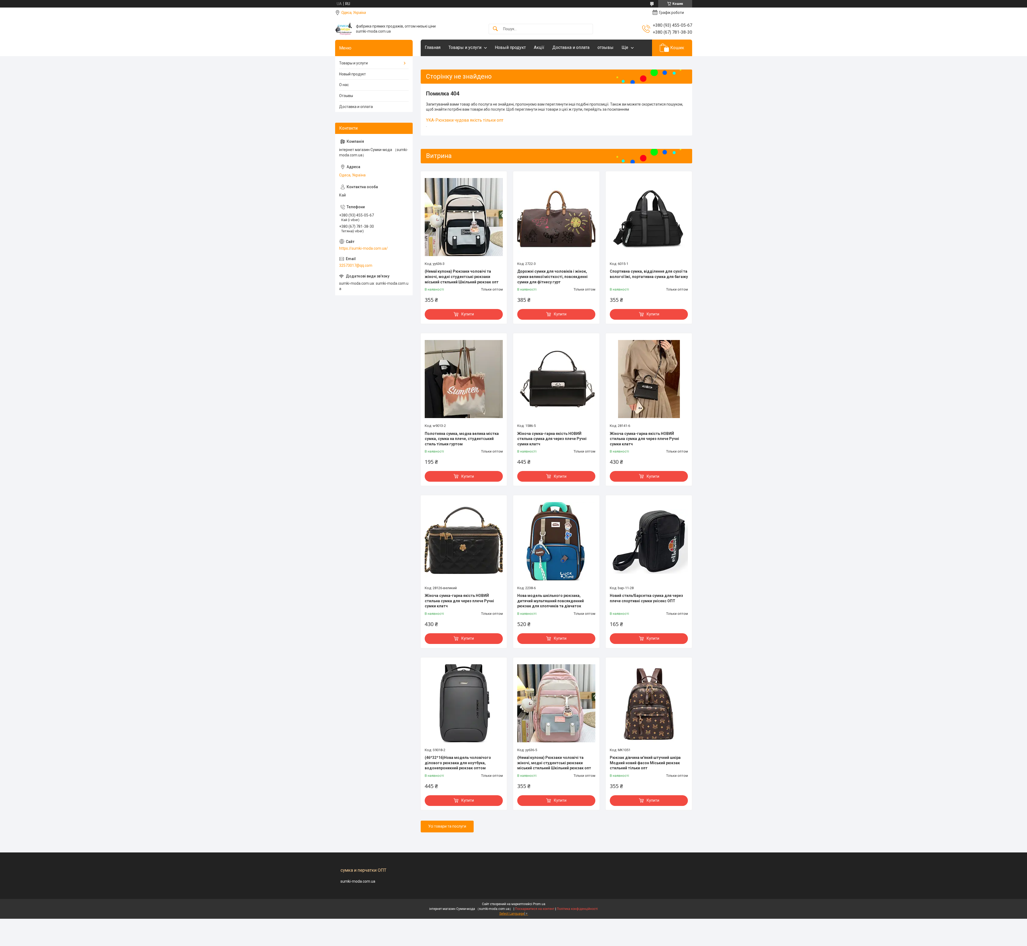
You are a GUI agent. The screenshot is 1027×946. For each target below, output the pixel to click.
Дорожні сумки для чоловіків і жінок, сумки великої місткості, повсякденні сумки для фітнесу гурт (552, 276)
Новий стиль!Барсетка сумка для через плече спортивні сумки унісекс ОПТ (646, 598)
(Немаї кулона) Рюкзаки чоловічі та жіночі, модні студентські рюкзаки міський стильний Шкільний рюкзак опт (462, 276)
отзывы (605, 47)
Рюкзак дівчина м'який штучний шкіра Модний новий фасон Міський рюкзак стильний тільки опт (645, 762)
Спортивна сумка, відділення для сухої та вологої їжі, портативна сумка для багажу (649, 274)
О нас (344, 85)
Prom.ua (539, 904)
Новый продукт (510, 47)
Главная (432, 47)
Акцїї (539, 47)
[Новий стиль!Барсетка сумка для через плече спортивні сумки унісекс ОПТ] (649, 541)
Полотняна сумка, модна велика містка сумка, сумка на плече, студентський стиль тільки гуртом (462, 438)
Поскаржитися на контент (534, 909)
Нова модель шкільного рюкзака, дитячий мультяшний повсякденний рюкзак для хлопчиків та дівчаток (550, 600)
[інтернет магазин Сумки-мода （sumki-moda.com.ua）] (343, 29)
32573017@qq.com (355, 265)
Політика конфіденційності (577, 909)
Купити (467, 314)
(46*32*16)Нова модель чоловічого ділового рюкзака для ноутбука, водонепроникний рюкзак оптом (458, 762)
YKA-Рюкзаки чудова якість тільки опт (464, 120)
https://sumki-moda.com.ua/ (363, 248)
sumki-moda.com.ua (357, 881)
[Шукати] (495, 29)
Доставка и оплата (570, 47)
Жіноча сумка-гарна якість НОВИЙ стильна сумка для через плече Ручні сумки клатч (552, 438)
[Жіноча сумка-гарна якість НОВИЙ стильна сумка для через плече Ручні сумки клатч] (556, 379)
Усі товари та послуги (447, 826)
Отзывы (346, 96)
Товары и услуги (465, 47)
